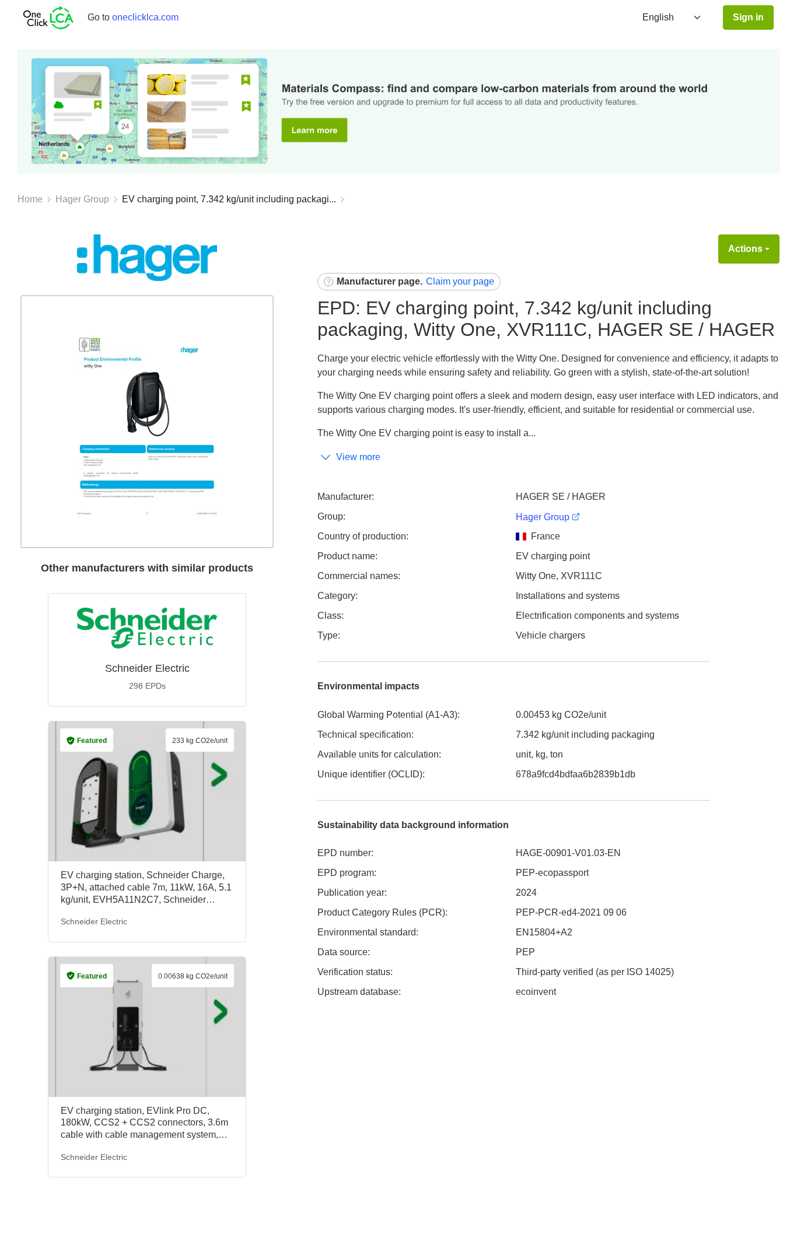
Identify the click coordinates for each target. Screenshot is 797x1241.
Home (30, 199)
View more (358, 457)
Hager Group (82, 199)
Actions (745, 249)
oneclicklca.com (145, 17)
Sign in (748, 17)
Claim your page (460, 281)
